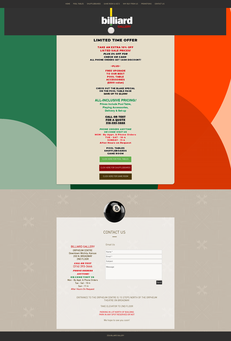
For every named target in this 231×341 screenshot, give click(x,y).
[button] (111, 4)
